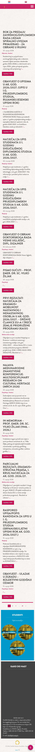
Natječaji (4, 109)
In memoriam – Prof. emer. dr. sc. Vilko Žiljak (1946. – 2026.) (16, 425)
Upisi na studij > (17, 620)
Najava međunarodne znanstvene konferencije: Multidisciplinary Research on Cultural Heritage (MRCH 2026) (16, 376)
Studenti (10, 53)
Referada (4, 53)
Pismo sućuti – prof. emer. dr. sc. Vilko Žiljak (17, 273)
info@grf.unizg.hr (13, 735)
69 (22, 606)
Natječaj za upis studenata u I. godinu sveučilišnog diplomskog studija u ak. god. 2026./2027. (17, 148)
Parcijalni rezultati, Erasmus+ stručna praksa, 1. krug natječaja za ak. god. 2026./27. (17, 470)
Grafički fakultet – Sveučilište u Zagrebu (17, 6)
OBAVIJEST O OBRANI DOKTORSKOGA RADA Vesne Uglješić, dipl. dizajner (17, 239)
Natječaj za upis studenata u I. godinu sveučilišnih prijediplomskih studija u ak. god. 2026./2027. (15, 198)
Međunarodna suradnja (8, 335)
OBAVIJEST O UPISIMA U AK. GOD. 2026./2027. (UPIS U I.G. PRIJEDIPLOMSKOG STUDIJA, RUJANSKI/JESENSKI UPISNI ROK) (17, 92)
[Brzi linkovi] (30, 747)
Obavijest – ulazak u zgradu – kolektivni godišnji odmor (17, 578)
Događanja (5, 249)
